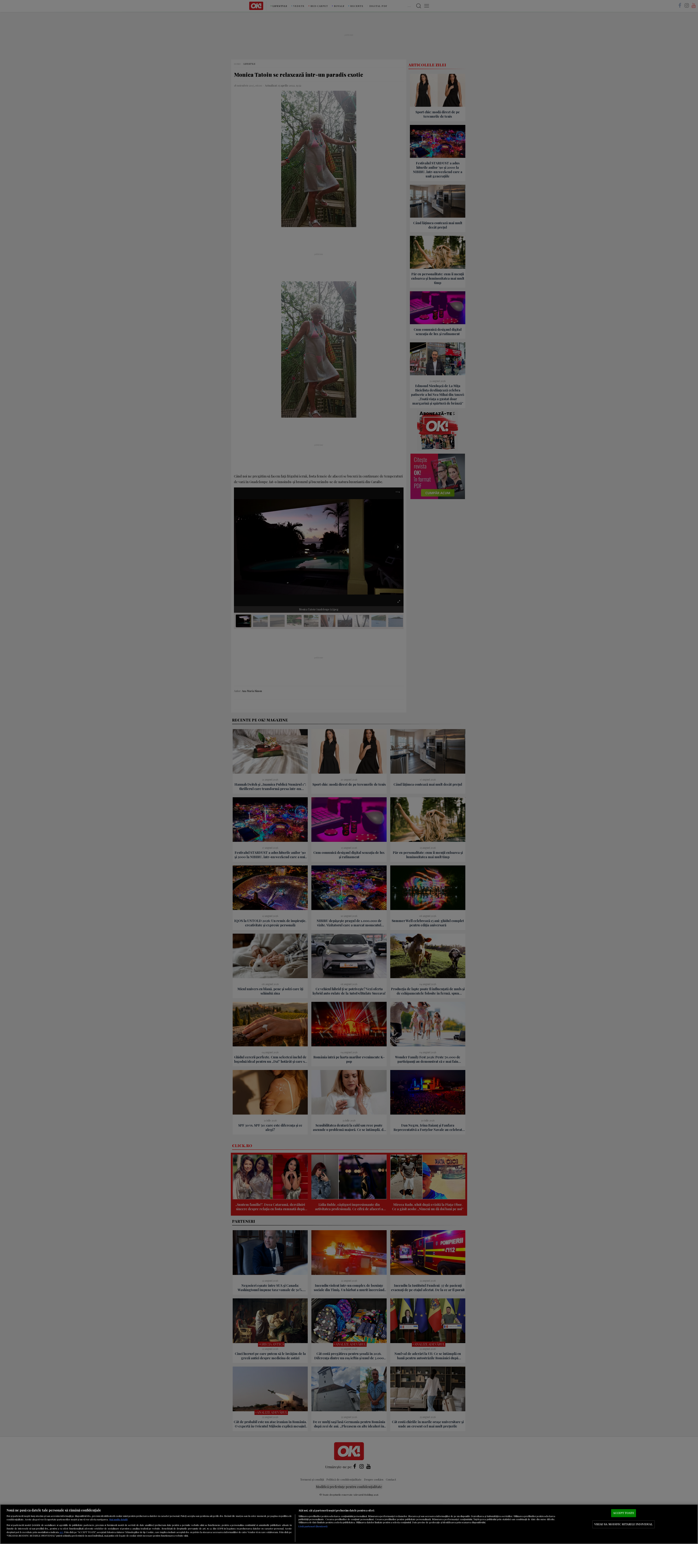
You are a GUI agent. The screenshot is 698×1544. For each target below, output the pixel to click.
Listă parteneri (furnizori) (312, 1526)
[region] (349, 1524)
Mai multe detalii (118, 1519)
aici (61, 1532)
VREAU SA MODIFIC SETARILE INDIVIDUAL (623, 1524)
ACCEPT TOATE (623, 1513)
